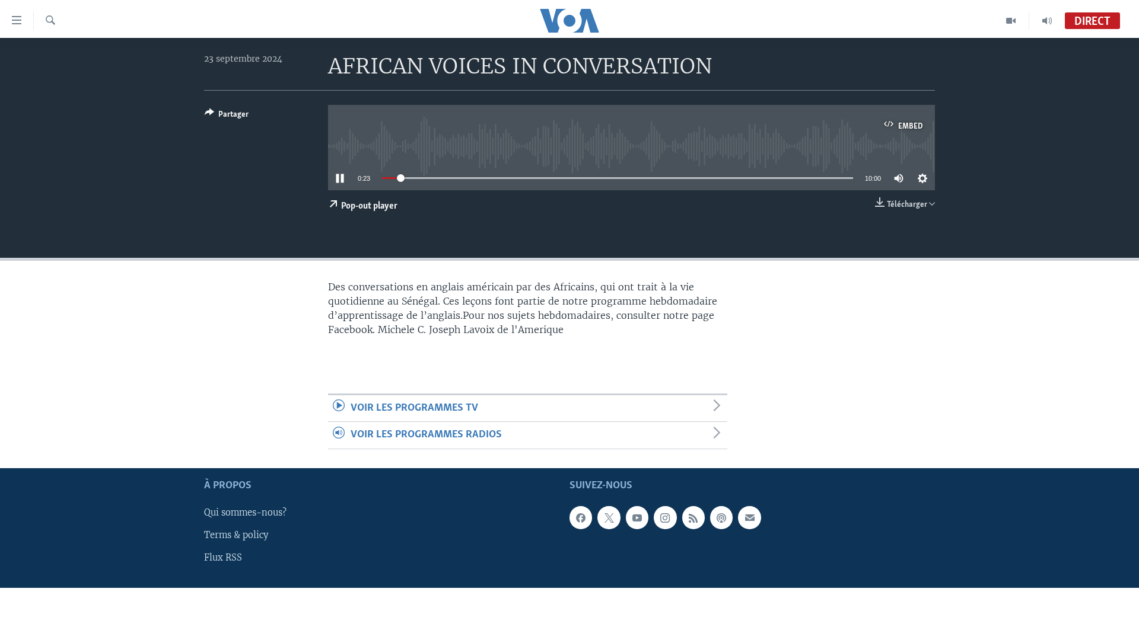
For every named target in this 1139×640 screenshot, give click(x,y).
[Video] (1011, 21)
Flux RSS (223, 557)
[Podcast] (721, 517)
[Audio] (1047, 21)
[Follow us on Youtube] (637, 517)
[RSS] (693, 517)
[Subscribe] (749, 517)
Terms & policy (236, 535)
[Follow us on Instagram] (665, 517)
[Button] (227, 116)
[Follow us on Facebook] (581, 517)
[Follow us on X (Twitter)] (608, 517)
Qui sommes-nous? (245, 512)
